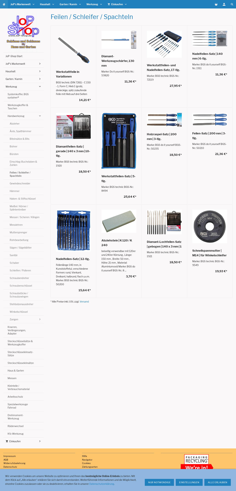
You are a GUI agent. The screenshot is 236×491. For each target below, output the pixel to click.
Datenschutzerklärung (101, 483)
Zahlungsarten (90, 466)
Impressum (9, 456)
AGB (5, 459)
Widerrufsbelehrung (14, 463)
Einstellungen (189, 482)
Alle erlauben (217, 482)
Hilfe (84, 456)
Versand (84, 301)
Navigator (87, 459)
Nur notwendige (159, 482)
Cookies (86, 463)
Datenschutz (10, 466)
